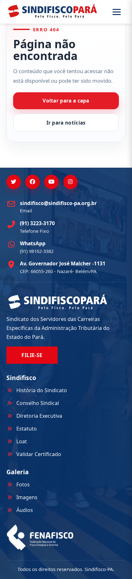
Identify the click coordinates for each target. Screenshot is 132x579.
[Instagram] (70, 182)
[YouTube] (51, 182)
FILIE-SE (32, 355)
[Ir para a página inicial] (52, 11)
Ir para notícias (66, 122)
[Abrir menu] (118, 12)
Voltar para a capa (66, 100)
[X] (13, 182)
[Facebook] (32, 182)
